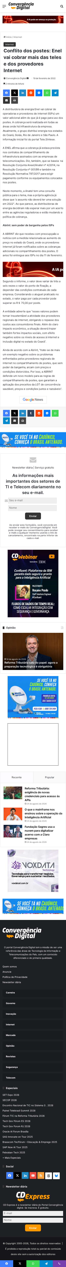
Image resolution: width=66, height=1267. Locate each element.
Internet (18, 37)
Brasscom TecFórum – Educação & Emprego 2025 (30, 1142)
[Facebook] (6, 93)
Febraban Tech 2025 (14, 1152)
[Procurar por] (61, 7)
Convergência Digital (16, 78)
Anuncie (7, 971)
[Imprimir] (14, 100)
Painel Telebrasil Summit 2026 (19, 1110)
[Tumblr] (30, 413)
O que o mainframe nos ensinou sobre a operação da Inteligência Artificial (43, 813)
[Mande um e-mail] (28, 78)
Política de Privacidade (15, 977)
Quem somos (10, 966)
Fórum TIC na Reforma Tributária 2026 (24, 1115)
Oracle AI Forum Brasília (15, 1131)
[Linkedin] (22, 93)
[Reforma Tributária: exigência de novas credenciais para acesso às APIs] (13, 793)
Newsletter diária (12, 982)
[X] (14, 93)
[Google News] (33, 399)
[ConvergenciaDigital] (21, 6)
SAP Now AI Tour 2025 (15, 1147)
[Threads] (48, 1175)
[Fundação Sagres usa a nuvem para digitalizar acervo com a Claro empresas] (13, 831)
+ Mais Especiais (12, 1157)
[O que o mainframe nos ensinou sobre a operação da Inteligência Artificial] (13, 814)
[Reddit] (30, 93)
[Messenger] (39, 93)
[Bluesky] (56, 1175)
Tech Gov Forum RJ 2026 (16, 1126)
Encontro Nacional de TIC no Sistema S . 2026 (28, 1105)
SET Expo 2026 (11, 1095)
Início (9, 37)
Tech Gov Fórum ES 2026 (16, 1121)
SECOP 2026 (10, 1100)
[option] (33, 651)
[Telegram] (55, 93)
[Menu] (4, 7)
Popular (49, 777)
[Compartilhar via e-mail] (6, 100)
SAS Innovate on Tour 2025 (18, 1136)
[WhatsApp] (47, 93)
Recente (17, 777)
